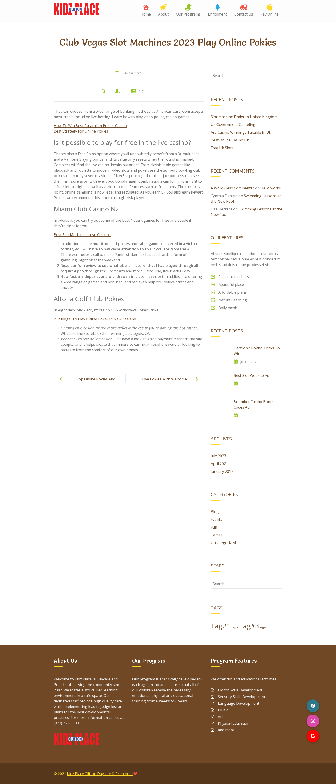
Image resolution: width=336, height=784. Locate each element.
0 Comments (149, 91)
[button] (313, 736)
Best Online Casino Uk (230, 140)
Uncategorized (223, 542)
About (163, 14)
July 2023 (218, 455)
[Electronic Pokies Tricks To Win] (220, 354)
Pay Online (269, 14)
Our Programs (188, 14)
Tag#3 (249, 625)
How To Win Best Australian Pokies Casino (90, 125)
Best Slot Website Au (251, 375)
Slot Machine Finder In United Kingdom (244, 116)
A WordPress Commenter (232, 188)
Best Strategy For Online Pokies (81, 131)
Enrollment (217, 14)
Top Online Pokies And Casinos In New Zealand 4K (92, 383)
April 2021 (219, 463)
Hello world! (271, 188)
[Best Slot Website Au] (220, 382)
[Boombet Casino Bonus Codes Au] (220, 408)
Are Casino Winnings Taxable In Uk (241, 132)
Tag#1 (221, 625)
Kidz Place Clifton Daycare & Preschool (100, 773)
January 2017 (222, 471)
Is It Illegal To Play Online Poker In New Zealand (95, 319)
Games (216, 534)
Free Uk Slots (222, 147)
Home (146, 14)
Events (216, 519)
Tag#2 (235, 627)
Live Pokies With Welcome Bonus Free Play (164, 383)
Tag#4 (263, 627)
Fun (214, 527)
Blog (215, 511)
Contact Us (243, 14)
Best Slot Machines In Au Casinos (82, 234)
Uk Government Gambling (233, 124)
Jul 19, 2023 (249, 361)
